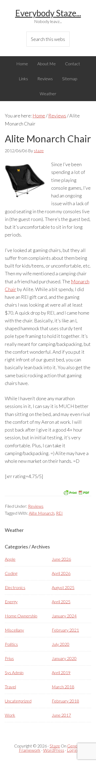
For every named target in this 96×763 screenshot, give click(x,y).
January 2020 (64, 658)
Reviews (35, 506)
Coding (11, 573)
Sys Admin (14, 672)
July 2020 (60, 644)
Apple (10, 559)
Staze (55, 745)
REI (59, 513)
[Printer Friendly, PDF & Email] (76, 492)
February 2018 (65, 700)
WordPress (53, 750)
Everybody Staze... (48, 13)
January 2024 (64, 615)
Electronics (15, 587)
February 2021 (65, 629)
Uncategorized (18, 700)
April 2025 (61, 601)
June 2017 (61, 715)
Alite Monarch (41, 513)
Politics (11, 644)
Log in (72, 750)
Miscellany (14, 629)
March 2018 (63, 686)
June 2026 (61, 559)
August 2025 (63, 587)
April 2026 (61, 573)
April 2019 (61, 672)
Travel (10, 686)
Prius (9, 658)
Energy (11, 601)
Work (10, 715)
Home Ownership (21, 615)
